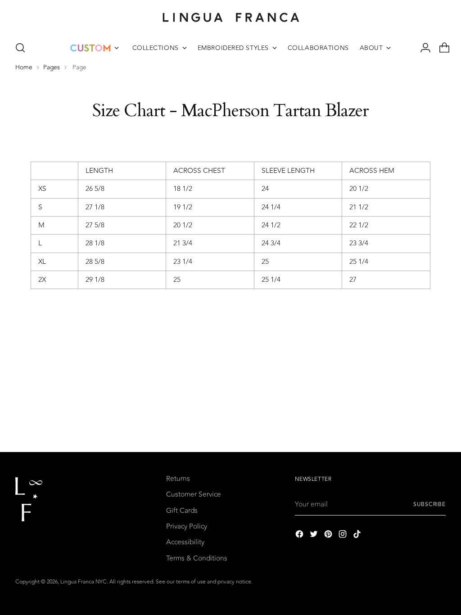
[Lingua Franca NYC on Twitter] (314, 535)
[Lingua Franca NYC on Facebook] (300, 535)
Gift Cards (182, 510)
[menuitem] (94, 48)
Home (23, 67)
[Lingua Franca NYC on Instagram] (343, 535)
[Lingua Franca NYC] (230, 17)
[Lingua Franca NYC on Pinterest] (329, 535)
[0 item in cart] (441, 48)
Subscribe (429, 504)
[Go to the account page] (422, 48)
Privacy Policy (186, 526)
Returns (178, 478)
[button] (20, 48)
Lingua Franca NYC (83, 582)
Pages (51, 67)
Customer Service (193, 494)
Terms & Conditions (196, 558)
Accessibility (185, 542)
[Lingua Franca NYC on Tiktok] (358, 535)
